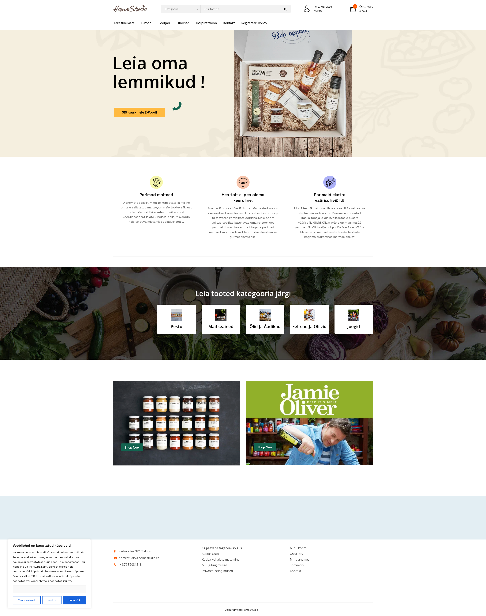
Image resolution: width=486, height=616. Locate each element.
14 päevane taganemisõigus (222, 548)
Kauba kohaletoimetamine (220, 559)
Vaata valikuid (26, 600)
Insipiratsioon (206, 23)
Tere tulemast (123, 23)
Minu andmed (299, 559)
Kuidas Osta (210, 554)
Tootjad (164, 23)
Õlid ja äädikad (265, 326)
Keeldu (52, 600)
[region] (49, 573)
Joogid (353, 326)
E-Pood (146, 23)
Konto (317, 10)
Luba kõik (74, 600)
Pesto (176, 326)
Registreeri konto (254, 23)
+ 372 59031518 (130, 564)
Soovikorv (297, 565)
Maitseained (221, 326)
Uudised (183, 23)
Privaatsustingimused (217, 571)
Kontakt (229, 23)
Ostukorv (366, 6)
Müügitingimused (214, 565)
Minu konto (298, 548)
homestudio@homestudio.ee (139, 558)
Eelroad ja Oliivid (309, 326)
